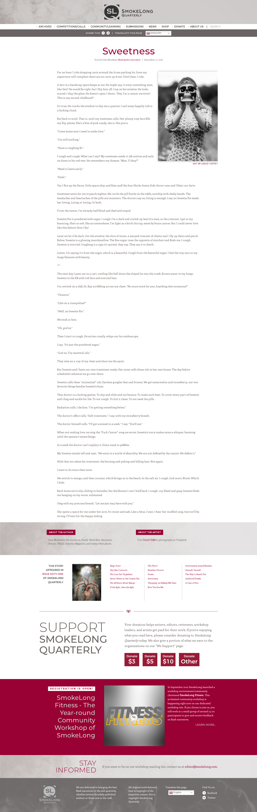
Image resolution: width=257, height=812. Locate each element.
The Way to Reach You (195, 574)
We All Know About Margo (122, 582)
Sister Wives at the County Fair (125, 578)
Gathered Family (193, 578)
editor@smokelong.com (201, 766)
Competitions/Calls (71, 26)
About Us (196, 26)
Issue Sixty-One (52, 574)
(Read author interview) (129, 59)
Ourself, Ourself (193, 570)
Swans (151, 574)
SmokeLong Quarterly (128, 12)
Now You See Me (156, 587)
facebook (212, 792)
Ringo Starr (115, 565)
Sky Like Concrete (118, 570)
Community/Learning (106, 26)
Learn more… (205, 724)
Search (215, 26)
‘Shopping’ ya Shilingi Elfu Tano (162, 582)
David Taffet (149, 539)
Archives (45, 26)
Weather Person (156, 570)
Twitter (211, 797)
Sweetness (153, 578)
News (152, 26)
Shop (165, 26)
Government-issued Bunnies (198, 565)
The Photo (153, 565)
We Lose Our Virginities (121, 574)
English (155, 33)
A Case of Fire (192, 582)
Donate (179, 26)
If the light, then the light (122, 587)
